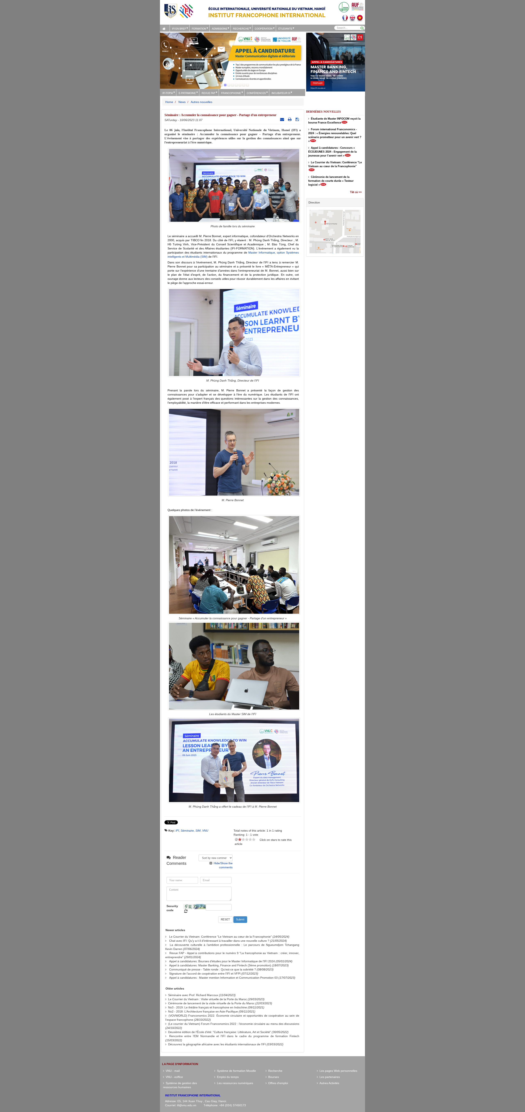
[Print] (290, 119)
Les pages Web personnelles (337, 1070)
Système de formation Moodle (235, 1070)
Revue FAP (208, 93)
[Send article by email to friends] (282, 119)
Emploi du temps (227, 1077)
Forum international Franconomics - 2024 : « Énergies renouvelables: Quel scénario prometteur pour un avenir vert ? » (334, 135)
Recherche (241, 28)
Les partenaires (329, 1077)
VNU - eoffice (173, 1077)
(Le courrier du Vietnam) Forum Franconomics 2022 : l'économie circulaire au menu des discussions (233, 1023)
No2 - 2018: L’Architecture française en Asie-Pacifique (203, 1011)
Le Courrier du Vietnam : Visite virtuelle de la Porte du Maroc (207, 999)
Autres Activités (328, 1083)
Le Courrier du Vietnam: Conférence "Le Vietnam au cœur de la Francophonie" (220, 936)
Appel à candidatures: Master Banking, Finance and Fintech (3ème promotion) (220, 965)
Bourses (273, 1077)
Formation (199, 28)
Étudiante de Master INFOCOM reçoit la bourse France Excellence (334, 120)
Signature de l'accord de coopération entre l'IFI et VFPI (205, 973)
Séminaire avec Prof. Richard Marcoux (193, 995)
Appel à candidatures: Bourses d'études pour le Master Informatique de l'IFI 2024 (222, 961)
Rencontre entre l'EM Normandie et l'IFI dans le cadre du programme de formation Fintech (234, 1036)
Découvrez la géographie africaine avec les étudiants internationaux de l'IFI (217, 1044)
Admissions (219, 28)
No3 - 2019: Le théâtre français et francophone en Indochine (207, 1007)
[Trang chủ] (165, 28)
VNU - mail (172, 1070)
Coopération (264, 28)
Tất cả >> (356, 192)
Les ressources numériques (234, 1083)
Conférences (256, 93)
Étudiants (285, 28)
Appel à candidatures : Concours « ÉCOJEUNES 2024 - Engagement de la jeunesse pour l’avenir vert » (332, 151)
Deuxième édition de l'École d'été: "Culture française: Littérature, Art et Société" (219, 1032)
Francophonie (231, 93)
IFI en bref (179, 28)
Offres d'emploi (277, 1083)
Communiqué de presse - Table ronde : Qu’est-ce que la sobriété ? (212, 969)
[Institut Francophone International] (178, 10)
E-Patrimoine (187, 93)
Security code (172, 908)
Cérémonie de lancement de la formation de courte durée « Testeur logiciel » (331, 180)
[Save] (298, 119)
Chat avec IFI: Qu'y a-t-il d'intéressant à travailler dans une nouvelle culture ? (219, 940)
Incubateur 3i (281, 93)
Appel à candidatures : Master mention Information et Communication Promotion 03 (223, 977)
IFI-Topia (167, 93)
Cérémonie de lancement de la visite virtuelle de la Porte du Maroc (211, 1003)
